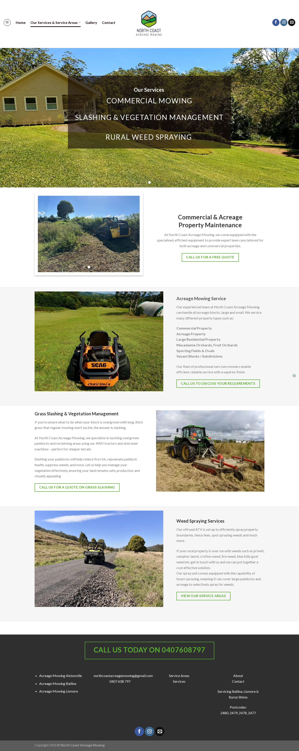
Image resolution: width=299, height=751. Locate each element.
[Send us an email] (291, 22)
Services (179, 681)
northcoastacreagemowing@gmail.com (123, 675)
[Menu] (7, 22)
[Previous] (45, 234)
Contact (108, 22)
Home (21, 22)
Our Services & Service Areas (54, 22)
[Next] (132, 234)
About (238, 675)
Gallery (91, 22)
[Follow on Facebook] (276, 22)
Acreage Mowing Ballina (57, 683)
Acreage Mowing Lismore (58, 691)
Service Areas (179, 675)
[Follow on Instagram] (283, 22)
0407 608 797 (119, 681)
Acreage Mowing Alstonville (60, 675)
